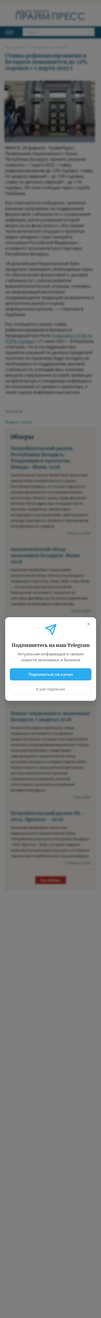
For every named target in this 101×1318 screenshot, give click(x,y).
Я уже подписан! (50, 689)
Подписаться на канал (50, 674)
